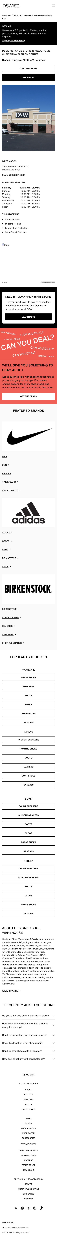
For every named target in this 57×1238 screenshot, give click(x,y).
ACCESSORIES (28, 1138)
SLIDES (28, 1123)
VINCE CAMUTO (10, 490)
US (15, 15)
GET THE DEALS (28, 396)
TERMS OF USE (28, 1165)
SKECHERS (8, 634)
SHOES (28, 1089)
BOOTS (28, 695)
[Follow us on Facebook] (22, 1208)
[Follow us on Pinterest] (34, 1208)
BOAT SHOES (28, 775)
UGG (4, 465)
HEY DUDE (7, 626)
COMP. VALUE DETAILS (28, 1189)
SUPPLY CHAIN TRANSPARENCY (28, 1179)
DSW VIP (28, 1184)
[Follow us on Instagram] (28, 1208)
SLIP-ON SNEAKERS (28, 815)
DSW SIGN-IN (28, 1170)
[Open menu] (53, 5)
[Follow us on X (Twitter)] (15, 1208)
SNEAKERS (28, 686)
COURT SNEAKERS (28, 806)
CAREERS (28, 1160)
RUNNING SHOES (28, 748)
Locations (6, 15)
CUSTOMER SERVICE (28, 1150)
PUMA (5, 549)
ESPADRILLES (28, 713)
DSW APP (28, 1198)
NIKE (4, 456)
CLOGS (28, 833)
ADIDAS (6, 532)
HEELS (28, 704)
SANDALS (28, 722)
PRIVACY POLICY (28, 1155)
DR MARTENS (9, 558)
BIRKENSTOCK (9, 609)
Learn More (28, 316)
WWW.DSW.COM (10, 991)
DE (20, 15)
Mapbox (44, 282)
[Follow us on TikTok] (41, 1208)
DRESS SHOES (28, 677)
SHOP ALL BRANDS (12, 643)
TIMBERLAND (9, 481)
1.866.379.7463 (8, 1222)
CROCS (6, 541)
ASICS (5, 566)
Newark (27, 15)
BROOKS (6, 473)
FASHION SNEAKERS (28, 739)
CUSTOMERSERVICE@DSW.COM (15, 1227)
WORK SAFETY (28, 1133)
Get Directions (28, 68)
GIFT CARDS (28, 1193)
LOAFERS (28, 766)
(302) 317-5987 (17, 175)
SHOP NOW (28, 77)
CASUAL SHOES (28, 1128)
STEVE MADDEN (10, 617)
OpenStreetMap (51, 282)
